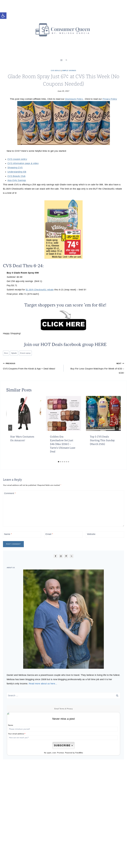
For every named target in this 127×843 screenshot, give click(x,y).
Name (8, 534)
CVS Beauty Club (16, 176)
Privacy (70, 709)
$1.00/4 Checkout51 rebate (40, 289)
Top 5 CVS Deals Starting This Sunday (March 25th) (102, 440)
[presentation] (23, 413)
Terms (61, 709)
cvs (6, 353)
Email (49, 534)
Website (91, 534)
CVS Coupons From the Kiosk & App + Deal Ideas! (29, 366)
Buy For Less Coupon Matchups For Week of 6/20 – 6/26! (97, 368)
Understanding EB (16, 172)
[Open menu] (61, 60)
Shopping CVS (15, 167)
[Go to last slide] (10, 428)
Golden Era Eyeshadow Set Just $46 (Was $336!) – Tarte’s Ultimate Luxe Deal (62, 444)
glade (14, 353)
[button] (3, 15)
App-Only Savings (16, 180)
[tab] (58, 461)
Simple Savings (69, 70)
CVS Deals (56, 70)
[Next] (117, 428)
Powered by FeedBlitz (74, 753)
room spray (25, 353)
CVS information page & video (23, 163)
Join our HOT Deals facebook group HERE (65, 344)
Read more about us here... (43, 683)
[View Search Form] (66, 60)
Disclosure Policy (74, 99)
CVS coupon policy (17, 159)
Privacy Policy (110, 99)
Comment (10, 493)
